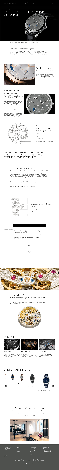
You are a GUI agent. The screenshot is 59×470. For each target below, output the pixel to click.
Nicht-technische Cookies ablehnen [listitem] (29, 245)
